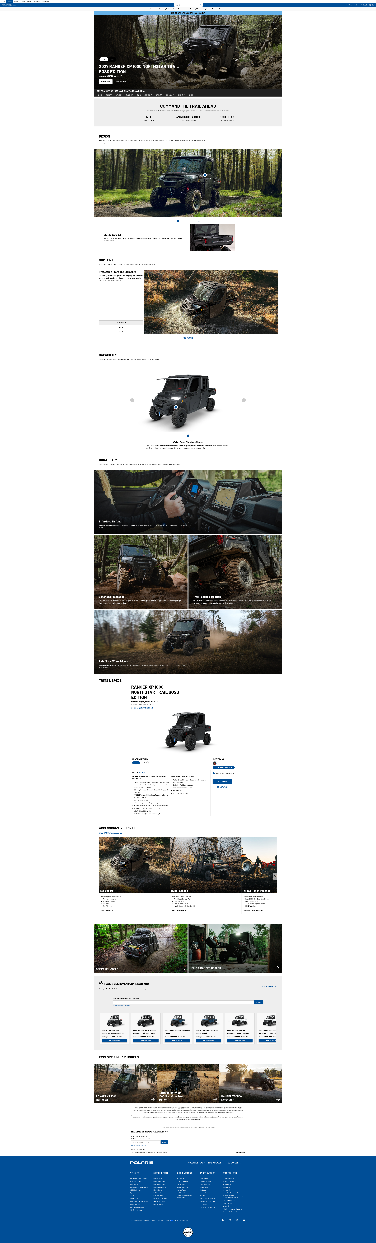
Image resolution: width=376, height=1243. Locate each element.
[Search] (201, 5)
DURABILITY (129, 95)
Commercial (36, 1)
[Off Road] (9, 5)
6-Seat (145, 763)
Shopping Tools (164, 9)
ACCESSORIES (148, 95)
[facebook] (223, 1220)
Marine (29, 1)
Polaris (3, 1)
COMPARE (159, 95)
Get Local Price (222, 787)
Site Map (146, 1220)
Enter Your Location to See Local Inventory (127, 998)
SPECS (191, 95)
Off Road (9, 1)
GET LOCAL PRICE (121, 82)
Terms (176, 1220)
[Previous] (101, 876)
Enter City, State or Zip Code (142, 1139)
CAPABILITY (119, 95)
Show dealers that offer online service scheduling (149, 1152)
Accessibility (184, 1220)
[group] (134, 875)
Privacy (153, 1220)
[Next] (275, 876)
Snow (16, 1)
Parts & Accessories (180, 9)
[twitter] (237, 1220)
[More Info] (121, 76)
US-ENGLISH (233, 1163)
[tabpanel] (188, 750)
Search (258, 1002)
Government (45, 1)
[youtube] (244, 1220)
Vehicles (153, 9)
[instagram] (230, 1220)
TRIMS (139, 95)
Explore (206, 9)
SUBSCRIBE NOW (195, 1163)
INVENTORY (181, 95)
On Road (22, 1)
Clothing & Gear (195, 9)
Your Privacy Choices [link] (163, 1220)
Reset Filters (240, 1152)
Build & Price (105, 82)
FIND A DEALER (170, 95)
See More (142, 772)
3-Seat (136, 763)
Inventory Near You (114, 1041)
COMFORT (109, 95)
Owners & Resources (219, 9)
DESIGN (100, 95)
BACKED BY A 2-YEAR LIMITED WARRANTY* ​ (188, 13)
